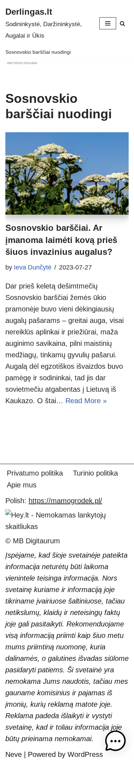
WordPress (85, 754)
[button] (115, 743)
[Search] (122, 23)
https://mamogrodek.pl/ (65, 501)
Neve (13, 754)
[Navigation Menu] (107, 23)
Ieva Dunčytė (32, 267)
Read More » (86, 401)
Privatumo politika (35, 473)
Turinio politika (95, 473)
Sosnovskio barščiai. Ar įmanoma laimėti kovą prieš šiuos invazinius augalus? (61, 240)
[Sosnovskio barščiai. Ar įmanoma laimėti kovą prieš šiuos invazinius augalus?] (67, 173)
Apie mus (21, 485)
